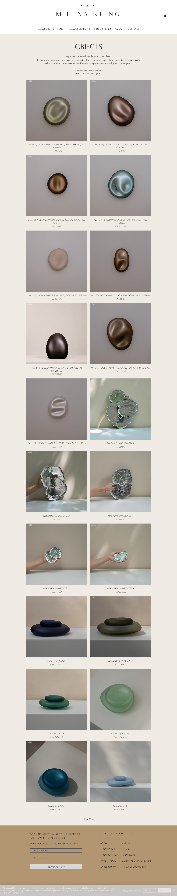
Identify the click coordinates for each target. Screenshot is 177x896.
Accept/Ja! (164, 890)
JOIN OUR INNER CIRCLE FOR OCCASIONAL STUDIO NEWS (54, 844)
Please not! (149, 890)
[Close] (173, 890)
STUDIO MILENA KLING (118, 833)
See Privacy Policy (16, 892)
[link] (165, 15)
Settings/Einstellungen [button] (131, 890)
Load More (88, 819)
